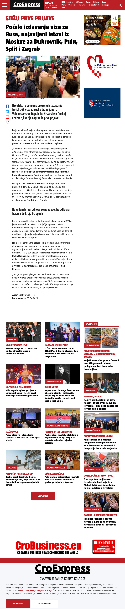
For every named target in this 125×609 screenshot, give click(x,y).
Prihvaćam (18, 603)
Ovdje (51, 593)
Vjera (64, 5)
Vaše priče (72, 5)
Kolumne (82, 5)
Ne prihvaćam (44, 603)
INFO (63, 8)
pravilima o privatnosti (106, 593)
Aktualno (79, 2)
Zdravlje (105, 5)
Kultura (96, 2)
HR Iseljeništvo (67, 2)
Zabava (104, 2)
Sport (88, 2)
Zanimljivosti (94, 5)
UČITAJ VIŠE (43, 496)
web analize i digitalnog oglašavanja (36, 590)
